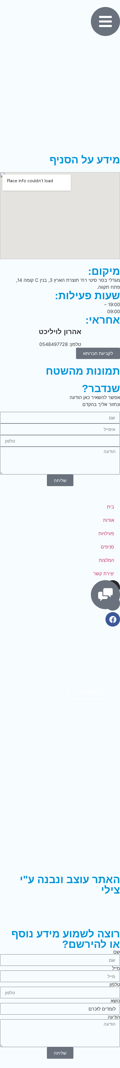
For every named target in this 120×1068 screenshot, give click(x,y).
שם (116, 952)
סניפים (107, 547)
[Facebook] (112, 619)
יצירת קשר (103, 573)
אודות (108, 520)
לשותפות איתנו (88, 692)
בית (110, 507)
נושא (115, 1000)
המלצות (106, 560)
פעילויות (106, 533)
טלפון (115, 984)
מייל (116, 968)
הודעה (114, 1017)
